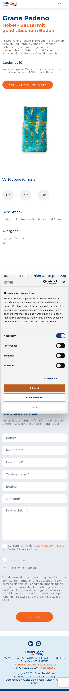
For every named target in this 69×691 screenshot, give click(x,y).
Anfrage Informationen (28, 84)
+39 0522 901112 (47, 664)
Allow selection (34, 397)
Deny (34, 406)
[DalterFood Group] (9, 4)
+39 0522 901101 (26, 664)
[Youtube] (38, 644)
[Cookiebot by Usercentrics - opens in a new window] (43, 282)
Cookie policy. (47, 321)
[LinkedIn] (30, 644)
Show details (51, 378)
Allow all (34, 388)
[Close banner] (64, 282)
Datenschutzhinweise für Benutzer (33, 676)
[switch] (60, 345)
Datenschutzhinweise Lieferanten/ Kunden (30, 679)
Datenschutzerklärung (49, 545)
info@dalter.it (47, 667)
